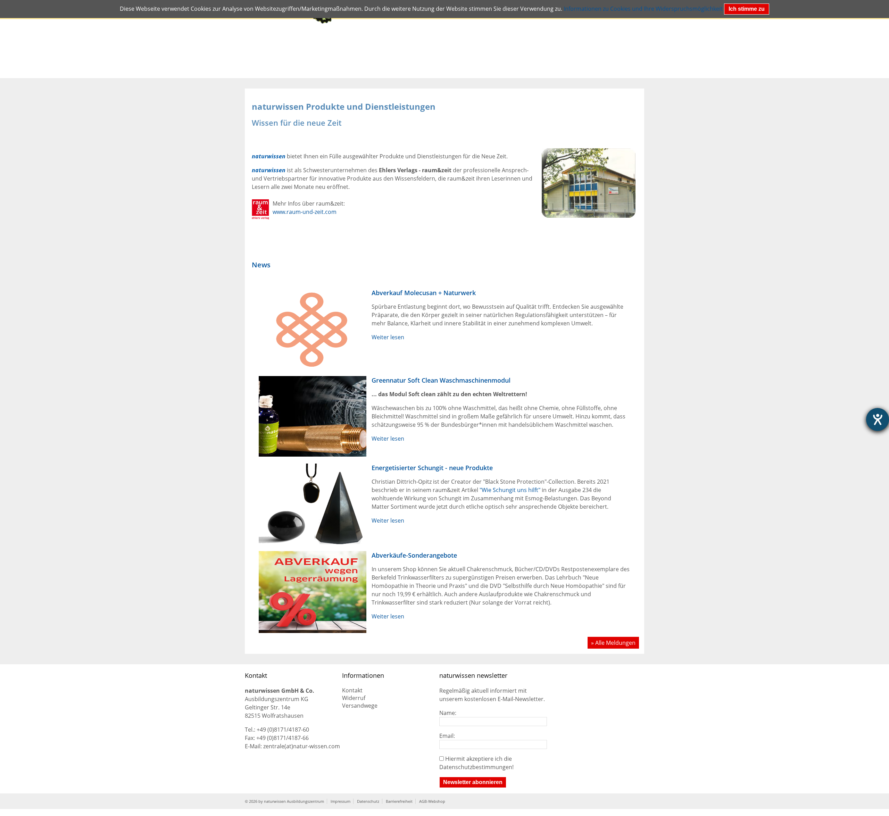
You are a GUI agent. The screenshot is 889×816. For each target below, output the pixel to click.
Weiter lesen (388, 337)
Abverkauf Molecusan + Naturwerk (424, 293)
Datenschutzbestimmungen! (476, 767)
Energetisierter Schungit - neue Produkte (432, 468)
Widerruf (353, 698)
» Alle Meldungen (613, 643)
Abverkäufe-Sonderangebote (414, 555)
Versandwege (359, 705)
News (261, 264)
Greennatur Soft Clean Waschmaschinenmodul (441, 380)
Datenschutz (368, 801)
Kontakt (352, 690)
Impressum (340, 801)
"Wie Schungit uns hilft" (510, 490)
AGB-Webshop (432, 801)
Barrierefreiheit (399, 801)
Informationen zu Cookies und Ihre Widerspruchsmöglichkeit (643, 9)
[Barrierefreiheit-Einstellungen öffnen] (877, 419)
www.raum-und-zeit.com (305, 212)
